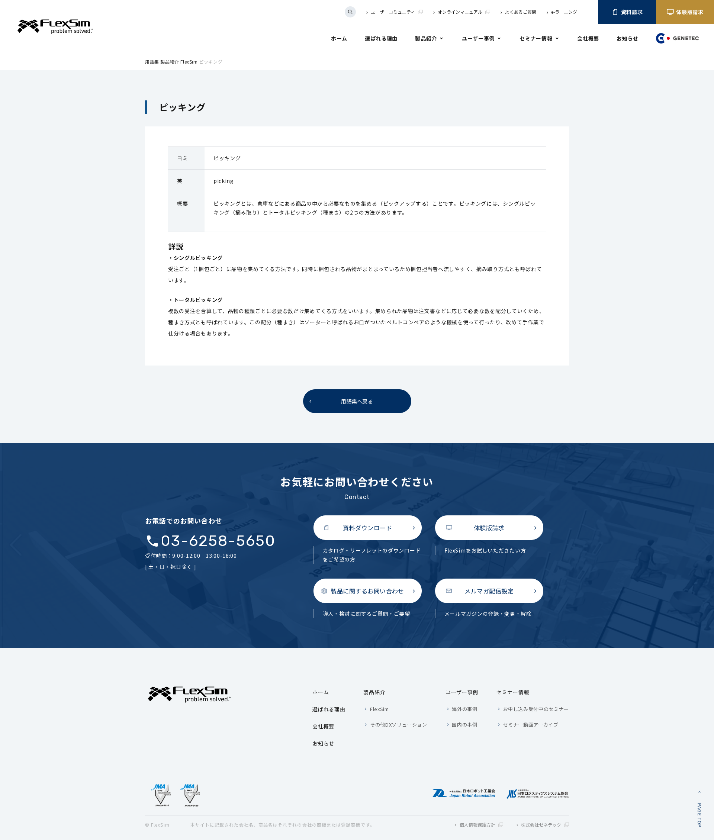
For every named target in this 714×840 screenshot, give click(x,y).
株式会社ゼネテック (541, 824)
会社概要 (588, 38)
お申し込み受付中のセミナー (536, 708)
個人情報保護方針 (477, 824)
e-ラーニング (564, 12)
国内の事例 (464, 724)
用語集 (152, 61)
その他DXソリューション (398, 724)
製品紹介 (426, 38)
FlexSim (188, 61)
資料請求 (632, 12)
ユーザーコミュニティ (393, 12)
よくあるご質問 (520, 12)
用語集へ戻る (357, 401)
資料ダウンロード (367, 527)
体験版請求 (690, 12)
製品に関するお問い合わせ (367, 590)
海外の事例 (464, 708)
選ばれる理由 (381, 38)
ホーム (339, 38)
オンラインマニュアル (460, 12)
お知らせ (628, 38)
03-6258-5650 (218, 541)
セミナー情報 (536, 38)
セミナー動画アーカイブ (531, 724)
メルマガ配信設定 (489, 590)
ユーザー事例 (478, 38)
